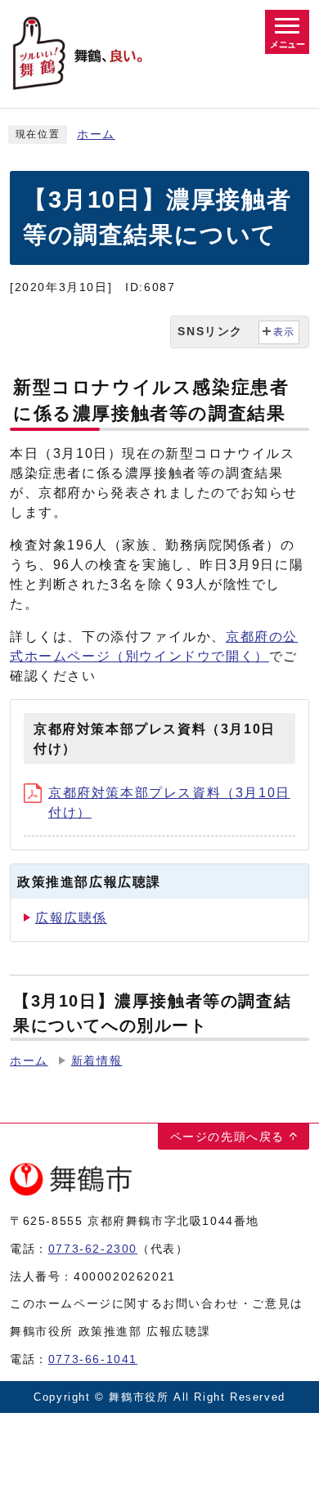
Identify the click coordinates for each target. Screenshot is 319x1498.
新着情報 (96, 1061)
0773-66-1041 (92, 1359)
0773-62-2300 (92, 1248)
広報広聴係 (71, 918)
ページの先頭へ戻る (227, 1136)
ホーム (96, 134)
